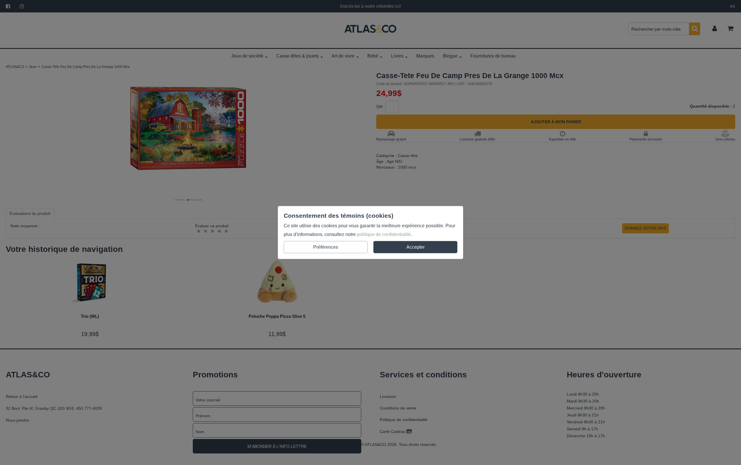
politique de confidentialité (384, 234)
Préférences (325, 247)
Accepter (415, 247)
